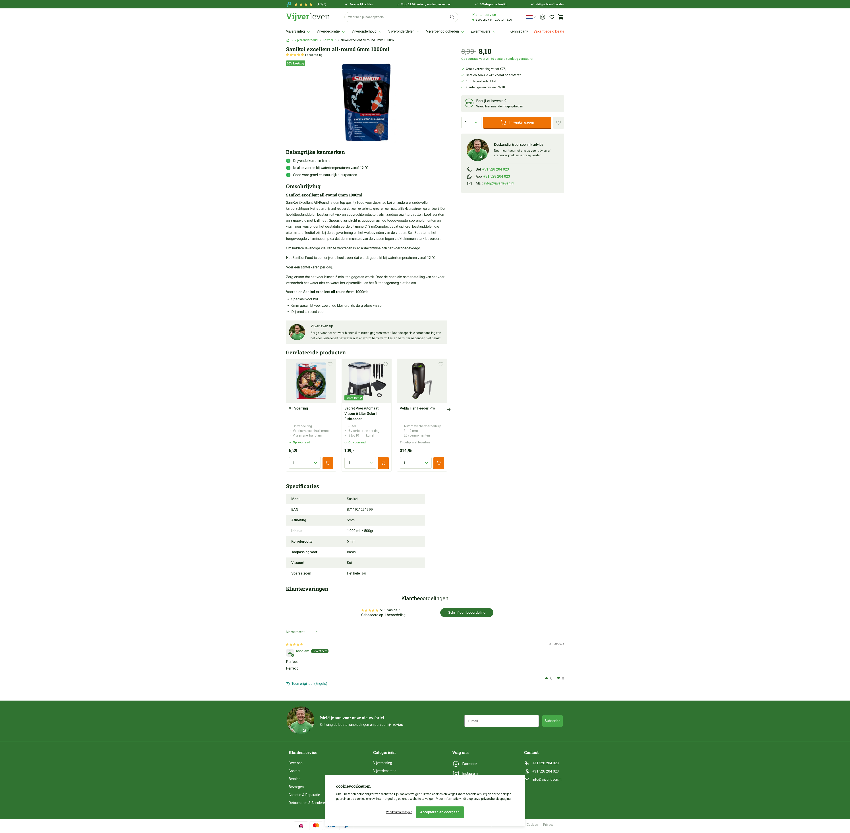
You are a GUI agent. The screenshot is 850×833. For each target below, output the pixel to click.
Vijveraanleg (382, 763)
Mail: (495, 183)
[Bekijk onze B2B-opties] (469, 104)
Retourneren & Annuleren (308, 803)
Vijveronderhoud (306, 40)
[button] (295, 54)
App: (493, 176)
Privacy (548, 824)
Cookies (532, 824)
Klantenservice (484, 15)
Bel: (492, 169)
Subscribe (552, 721)
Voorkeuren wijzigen (399, 812)
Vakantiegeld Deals (548, 31)
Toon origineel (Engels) (309, 684)
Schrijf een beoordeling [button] (466, 612)
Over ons (296, 763)
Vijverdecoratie (384, 771)
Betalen (294, 779)
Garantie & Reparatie (304, 795)
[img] (294, 644)
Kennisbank (519, 31)
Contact (294, 771)
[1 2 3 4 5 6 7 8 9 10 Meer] (471, 122)
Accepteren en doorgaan (440, 812)
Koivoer (328, 40)
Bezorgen (296, 787)
